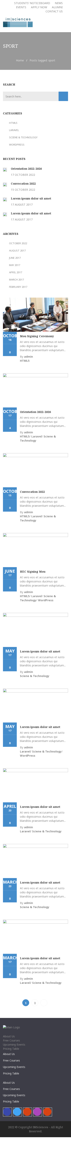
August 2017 (17, 250)
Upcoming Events (14, 1044)
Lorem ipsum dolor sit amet (31, 198)
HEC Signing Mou (32, 571)
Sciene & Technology (23, 137)
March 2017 (16, 279)
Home (20, 60)
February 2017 (18, 287)
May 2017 (14, 265)
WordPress (16, 144)
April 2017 (15, 272)
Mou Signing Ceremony (37, 336)
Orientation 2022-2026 (26, 168)
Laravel (14, 130)
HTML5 (13, 123)
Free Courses (11, 1040)
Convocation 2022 (23, 183)
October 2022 (18, 243)
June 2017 (15, 258)
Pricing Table (11, 1048)
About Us (9, 1036)
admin (28, 356)
